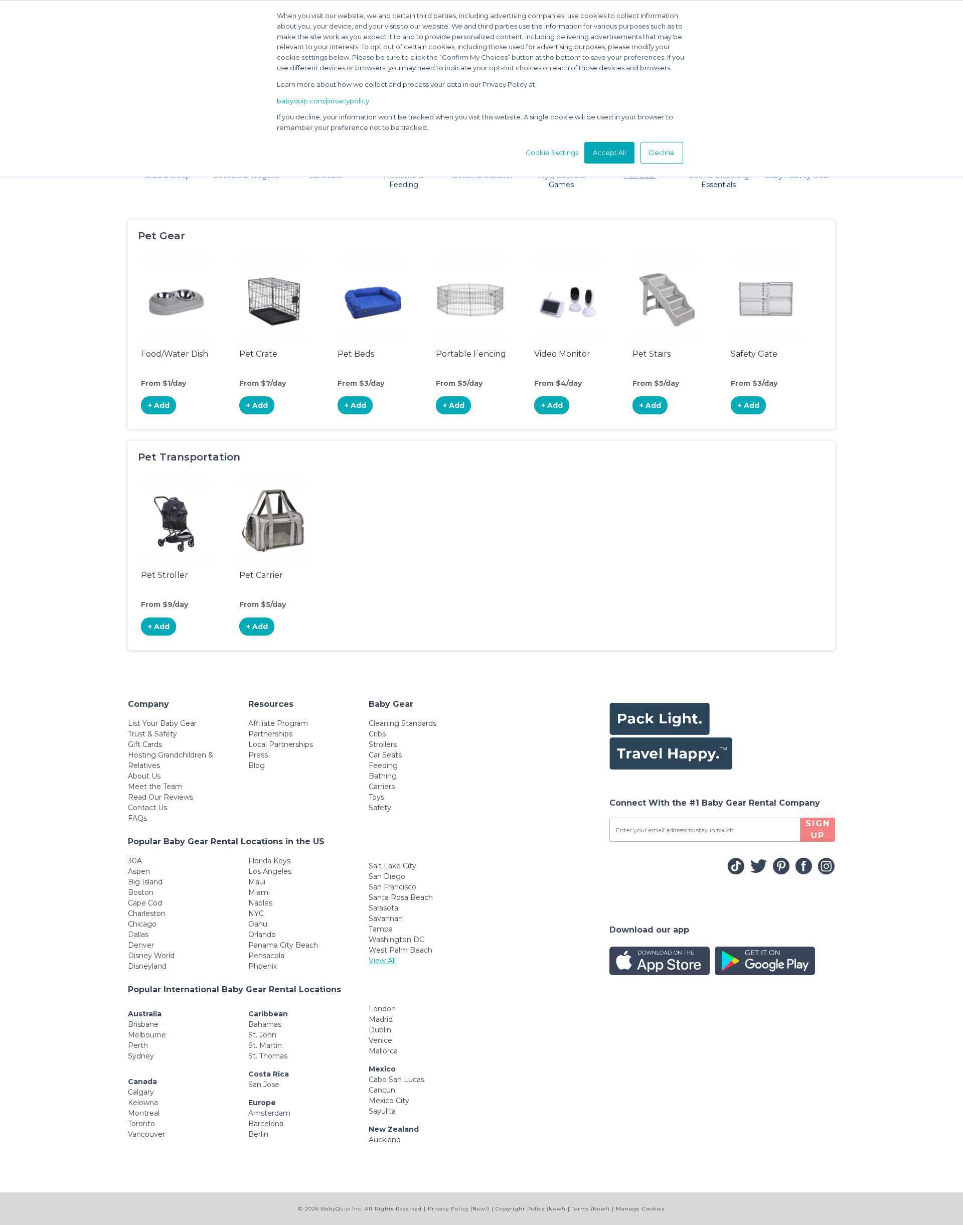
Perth (138, 1045)
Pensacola (266, 955)
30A (135, 860)
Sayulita (382, 1111)
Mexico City (389, 1100)
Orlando (262, 934)
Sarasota (383, 907)
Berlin (258, 1134)
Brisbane (143, 1024)
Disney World (151, 955)
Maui (256, 881)
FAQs (137, 818)
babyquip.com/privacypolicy (323, 101)
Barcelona (265, 1123)
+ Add (159, 405)
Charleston (147, 913)
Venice (380, 1040)
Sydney (141, 1055)
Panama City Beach (283, 945)
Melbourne (147, 1034)
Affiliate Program (278, 723)
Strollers (383, 744)
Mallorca (383, 1050)
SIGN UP (818, 829)
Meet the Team (155, 786)
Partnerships (270, 733)
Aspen (139, 871)
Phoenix (262, 966)
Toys (376, 797)
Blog (256, 765)
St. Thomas (267, 1055)
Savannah (386, 918)
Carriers (382, 786)
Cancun (382, 1090)
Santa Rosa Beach (401, 897)
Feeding (383, 765)
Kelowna (143, 1102)
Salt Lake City (392, 865)
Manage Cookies (640, 1208)
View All (382, 960)
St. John (262, 1034)
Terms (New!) (591, 1208)
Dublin (380, 1029)
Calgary (141, 1092)
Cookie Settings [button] (552, 152)
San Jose (263, 1084)
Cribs (377, 733)
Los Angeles (269, 871)
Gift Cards (145, 744)
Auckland (385, 1139)
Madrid (381, 1019)
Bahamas (264, 1024)
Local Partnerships (280, 744)
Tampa (381, 929)
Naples (260, 902)
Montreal (143, 1113)
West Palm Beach (400, 950)
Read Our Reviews (160, 797)
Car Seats (385, 754)
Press (258, 754)
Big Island (145, 881)
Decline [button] (662, 152)
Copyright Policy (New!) (531, 1208)
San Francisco (392, 886)
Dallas (138, 934)
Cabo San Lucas (396, 1079)
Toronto (141, 1123)
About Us (144, 776)
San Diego (387, 876)
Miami (259, 892)
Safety (380, 807)
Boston (140, 892)
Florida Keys (269, 860)
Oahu (257, 924)
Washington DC (396, 939)
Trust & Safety (152, 733)
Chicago (142, 924)
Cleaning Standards (402, 723)
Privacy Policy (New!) (459, 1208)
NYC (256, 913)
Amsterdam (269, 1113)
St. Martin (265, 1045)
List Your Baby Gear (162, 723)
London (382, 1008)
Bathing (383, 776)
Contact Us (147, 807)
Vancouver (146, 1134)
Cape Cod (145, 902)
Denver (141, 945)
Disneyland (147, 966)
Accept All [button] (609, 152)
